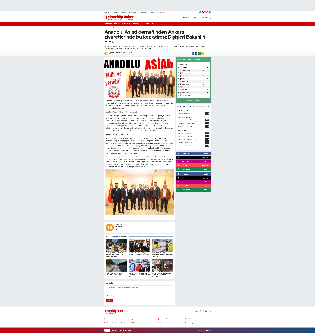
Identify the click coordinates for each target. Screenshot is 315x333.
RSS (108, 330)
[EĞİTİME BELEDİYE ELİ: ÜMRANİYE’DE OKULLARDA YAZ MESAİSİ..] (162, 245)
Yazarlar (204, 17)
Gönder (109, 300)
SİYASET (115, 28)
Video (196, 17)
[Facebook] (196, 311)
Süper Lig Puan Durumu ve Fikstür (115, 323)
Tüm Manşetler (137, 323)
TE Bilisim (119, 226)
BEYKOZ (147, 24)
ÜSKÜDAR (155, 24)
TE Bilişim (208, 330)
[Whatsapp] (209, 311)
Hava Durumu (137, 319)
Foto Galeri (185, 17)
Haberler (107, 28)
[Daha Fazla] (202, 53)
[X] (200, 311)
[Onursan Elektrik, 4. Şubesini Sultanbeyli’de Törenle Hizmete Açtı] (139, 265)
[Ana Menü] (210, 24)
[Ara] (210, 18)
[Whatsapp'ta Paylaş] (199, 53)
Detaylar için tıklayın (193, 100)
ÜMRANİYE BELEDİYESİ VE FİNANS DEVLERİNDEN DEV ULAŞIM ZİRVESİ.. (115, 254)
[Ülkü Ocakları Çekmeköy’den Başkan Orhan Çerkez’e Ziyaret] (139, 245)
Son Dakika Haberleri (166, 323)
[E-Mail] (116, 230)
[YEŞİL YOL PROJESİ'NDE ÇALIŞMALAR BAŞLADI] (116, 265)
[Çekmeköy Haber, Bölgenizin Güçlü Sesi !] (119, 17)
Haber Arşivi (190, 323)
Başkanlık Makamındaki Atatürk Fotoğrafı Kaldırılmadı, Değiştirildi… (162, 274)
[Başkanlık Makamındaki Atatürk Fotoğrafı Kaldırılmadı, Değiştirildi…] (162, 265)
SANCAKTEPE (127, 24)
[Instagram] (203, 311)
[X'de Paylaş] (196, 53)
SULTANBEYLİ (138, 24)
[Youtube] (206, 311)
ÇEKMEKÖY (108, 24)
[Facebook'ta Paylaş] (193, 53)
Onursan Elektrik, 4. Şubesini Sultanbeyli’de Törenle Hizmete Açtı (139, 274)
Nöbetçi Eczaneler (111, 319)
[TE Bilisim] (110, 227)
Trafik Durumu (191, 319)
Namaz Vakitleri (164, 319)
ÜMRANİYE (117, 24)
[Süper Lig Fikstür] (208, 106)
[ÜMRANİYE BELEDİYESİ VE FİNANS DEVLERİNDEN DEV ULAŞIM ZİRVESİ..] (116, 245)
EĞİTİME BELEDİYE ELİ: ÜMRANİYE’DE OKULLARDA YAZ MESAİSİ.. (162, 254)
